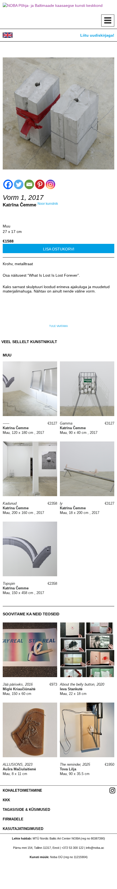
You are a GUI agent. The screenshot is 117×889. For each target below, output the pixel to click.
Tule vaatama (58, 326)
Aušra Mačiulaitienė (19, 769)
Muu (6, 226)
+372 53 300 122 (72, 847)
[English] (8, 35)
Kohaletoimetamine (22, 790)
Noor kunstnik (48, 204)
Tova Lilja (68, 769)
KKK (6, 800)
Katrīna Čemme (19, 204)
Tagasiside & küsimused (26, 810)
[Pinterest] (40, 184)
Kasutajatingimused (23, 829)
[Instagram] (50, 184)
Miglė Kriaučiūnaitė (19, 689)
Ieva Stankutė (71, 689)
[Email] (29, 184)
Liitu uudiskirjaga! (97, 35)
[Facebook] (8, 184)
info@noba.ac (95, 847)
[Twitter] (18, 184)
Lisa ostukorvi (58, 249)
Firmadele (13, 819)
